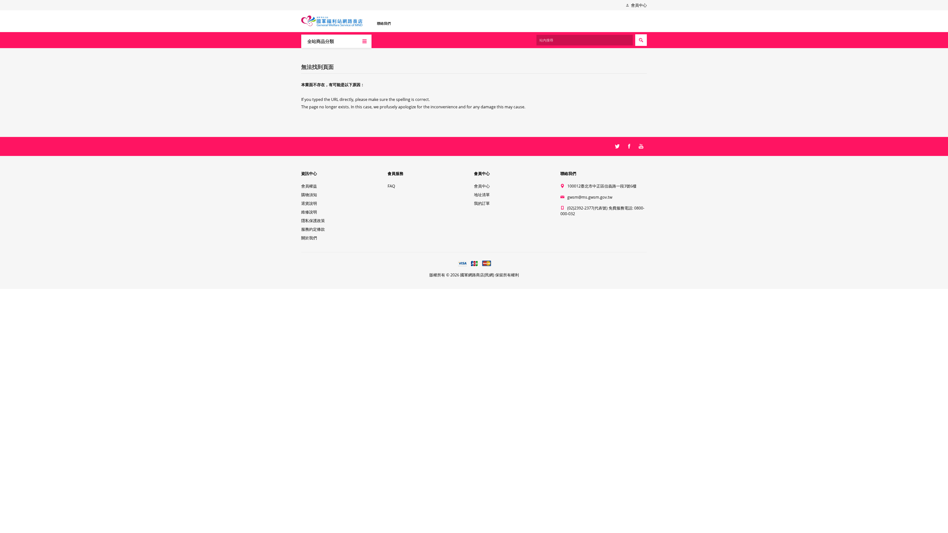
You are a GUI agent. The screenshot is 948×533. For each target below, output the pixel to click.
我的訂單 (482, 203)
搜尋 (641, 40)
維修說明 (309, 212)
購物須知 (309, 194)
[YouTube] (641, 146)
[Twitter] (617, 146)
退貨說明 (309, 203)
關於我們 (309, 238)
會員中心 (639, 5)
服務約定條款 (313, 229)
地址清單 (482, 194)
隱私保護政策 (313, 220)
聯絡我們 (384, 23)
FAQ (391, 186)
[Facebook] (629, 146)
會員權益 (309, 186)
